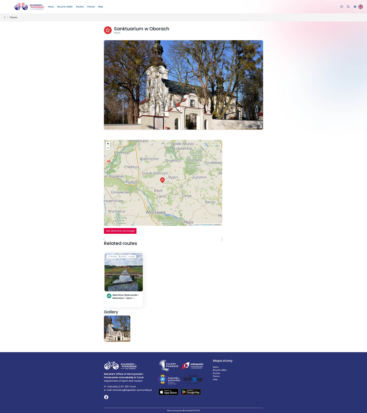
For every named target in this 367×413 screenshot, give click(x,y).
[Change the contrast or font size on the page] (355, 6)
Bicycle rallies (65, 6)
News (51, 6)
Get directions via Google (120, 230)
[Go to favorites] (341, 6)
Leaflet (196, 224)
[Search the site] (348, 6)
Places (91, 6)
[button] (162, 180)
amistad (189, 410)
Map (100, 6)
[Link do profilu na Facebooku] (106, 397)
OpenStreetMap (207, 224)
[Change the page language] (361, 6)
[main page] (4, 17)
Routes (80, 6)
